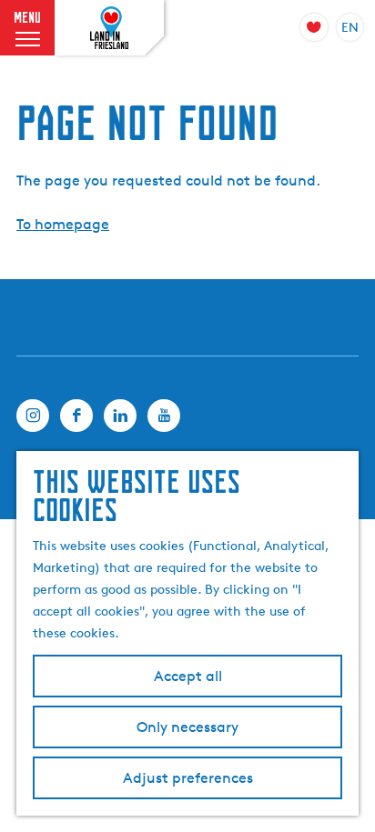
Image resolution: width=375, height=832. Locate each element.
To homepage (62, 224)
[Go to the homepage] (109, 28)
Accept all (188, 676)
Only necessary (187, 727)
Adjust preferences (188, 778)
